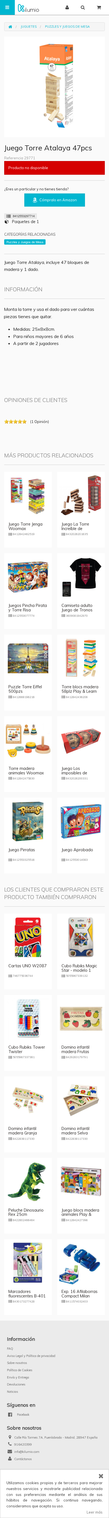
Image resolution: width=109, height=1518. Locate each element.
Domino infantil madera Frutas (75, 1049)
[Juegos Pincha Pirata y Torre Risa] (28, 576)
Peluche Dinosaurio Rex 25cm (26, 1212)
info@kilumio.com (26, 1452)
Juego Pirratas (21, 849)
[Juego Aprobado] (81, 821)
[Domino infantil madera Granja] (28, 1099)
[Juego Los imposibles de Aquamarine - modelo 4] (81, 739)
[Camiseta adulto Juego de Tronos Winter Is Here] (81, 576)
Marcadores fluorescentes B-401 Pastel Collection (27, 1296)
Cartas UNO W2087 (27, 965)
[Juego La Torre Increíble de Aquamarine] (81, 495)
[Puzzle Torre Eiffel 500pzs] (28, 658)
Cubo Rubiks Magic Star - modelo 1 (79, 968)
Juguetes (29, 27)
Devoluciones (16, 1384)
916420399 (23, 1444)
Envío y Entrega (18, 1377)
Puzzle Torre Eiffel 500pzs (25, 689)
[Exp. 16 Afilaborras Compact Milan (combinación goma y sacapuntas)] (81, 1262)
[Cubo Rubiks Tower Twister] (28, 1018)
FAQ (10, 1349)
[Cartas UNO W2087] (28, 937)
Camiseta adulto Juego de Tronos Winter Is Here (77, 610)
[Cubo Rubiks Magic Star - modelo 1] (81, 937)
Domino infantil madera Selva (75, 1131)
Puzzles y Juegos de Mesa (67, 27)
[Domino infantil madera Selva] (81, 1099)
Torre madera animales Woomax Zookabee (26, 773)
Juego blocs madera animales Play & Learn (80, 1215)
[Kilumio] (28, 7)
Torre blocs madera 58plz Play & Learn (79, 689)
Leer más (95, 1512)
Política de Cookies (19, 1370)
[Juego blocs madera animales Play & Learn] (81, 1181)
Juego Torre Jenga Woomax (25, 526)
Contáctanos (23, 1459)
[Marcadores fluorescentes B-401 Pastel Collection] (28, 1262)
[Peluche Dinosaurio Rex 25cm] (28, 1181)
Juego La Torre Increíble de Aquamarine (75, 529)
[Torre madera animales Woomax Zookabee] (28, 739)
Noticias (12, 1392)
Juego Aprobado (77, 849)
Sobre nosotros (17, 1363)
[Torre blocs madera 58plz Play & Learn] (81, 658)
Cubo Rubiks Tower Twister (26, 1049)
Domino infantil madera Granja (22, 1131)
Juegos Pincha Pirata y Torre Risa (27, 608)
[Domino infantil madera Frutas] (81, 1018)
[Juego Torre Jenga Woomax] (28, 495)
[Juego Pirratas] (28, 821)
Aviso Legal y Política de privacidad (31, 1356)
